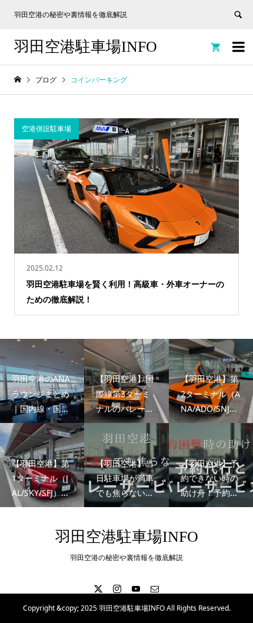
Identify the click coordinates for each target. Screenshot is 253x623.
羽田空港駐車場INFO (85, 46)
